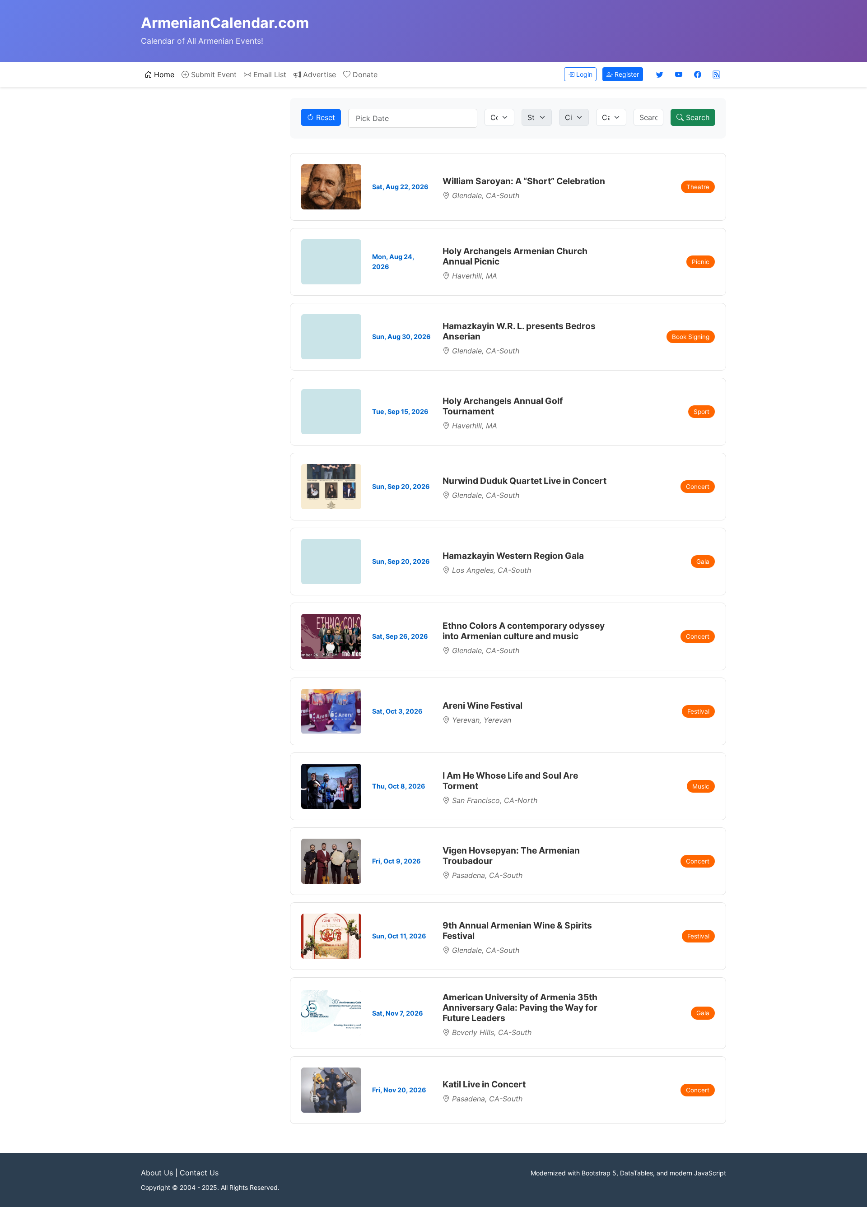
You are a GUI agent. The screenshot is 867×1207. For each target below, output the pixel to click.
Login (583, 74)
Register (626, 74)
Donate (364, 74)
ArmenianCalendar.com (225, 23)
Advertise (318, 74)
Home (163, 74)
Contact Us (199, 1172)
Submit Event (213, 74)
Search (696, 117)
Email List (268, 74)
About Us (157, 1172)
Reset (324, 117)
